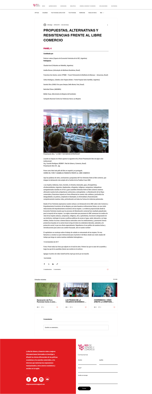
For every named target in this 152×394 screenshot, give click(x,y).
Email (79, 367)
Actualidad (45, 12)
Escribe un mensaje (83, 375)
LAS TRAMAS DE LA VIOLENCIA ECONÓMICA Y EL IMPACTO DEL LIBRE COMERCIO (75, 301)
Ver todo (115, 279)
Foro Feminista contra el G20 (58, 12)
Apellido (101, 360)
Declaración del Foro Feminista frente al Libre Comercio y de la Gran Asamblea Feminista (46, 301)
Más (101, 12)
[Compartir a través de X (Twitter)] (48, 264)
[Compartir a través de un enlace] (57, 264)
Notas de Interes (92, 12)
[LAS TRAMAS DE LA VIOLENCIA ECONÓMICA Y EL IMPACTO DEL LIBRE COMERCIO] (76, 290)
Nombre (80, 360)
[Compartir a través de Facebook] (44, 264)
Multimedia (82, 12)
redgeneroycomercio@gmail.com (35, 384)
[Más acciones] (107, 25)
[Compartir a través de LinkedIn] (53, 264)
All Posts (37, 12)
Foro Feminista (72, 12)
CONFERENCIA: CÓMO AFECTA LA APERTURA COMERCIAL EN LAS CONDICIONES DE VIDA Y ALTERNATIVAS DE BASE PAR (103, 301)
